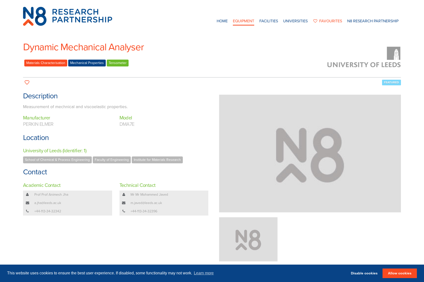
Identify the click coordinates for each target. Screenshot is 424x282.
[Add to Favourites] (27, 82)
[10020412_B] (248, 239)
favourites (330, 21)
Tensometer (118, 63)
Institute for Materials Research (157, 160)
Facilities (268, 21)
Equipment (243, 21)
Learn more (204, 273)
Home (222, 21)
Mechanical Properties (87, 63)
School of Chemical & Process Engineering (57, 160)
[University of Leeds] (364, 56)
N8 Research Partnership (372, 21)
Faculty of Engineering (112, 160)
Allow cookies (399, 273)
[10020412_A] (310, 153)
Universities (295, 21)
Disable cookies (364, 273)
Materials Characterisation (45, 63)
